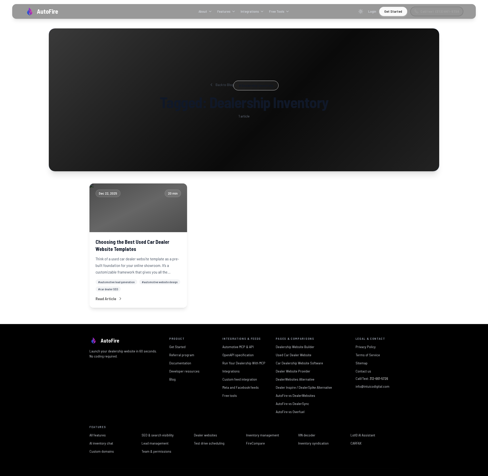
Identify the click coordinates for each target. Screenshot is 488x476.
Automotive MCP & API (238, 347)
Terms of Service (368, 355)
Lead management (155, 443)
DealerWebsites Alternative (295, 379)
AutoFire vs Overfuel (290, 412)
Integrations (250, 11)
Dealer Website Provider (293, 371)
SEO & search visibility (158, 435)
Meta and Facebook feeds (240, 387)
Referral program (181, 355)
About (203, 11)
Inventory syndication (313, 443)
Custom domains (101, 451)
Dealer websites (205, 435)
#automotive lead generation (116, 282)
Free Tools (276, 11)
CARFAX (355, 443)
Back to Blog (224, 84)
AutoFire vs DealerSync (292, 403)
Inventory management (262, 435)
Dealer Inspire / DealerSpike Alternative (304, 387)
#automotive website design (160, 282)
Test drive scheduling (209, 443)
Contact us (363, 371)
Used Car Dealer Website (293, 355)
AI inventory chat (101, 443)
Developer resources (184, 371)
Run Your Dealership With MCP (243, 363)
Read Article (106, 298)
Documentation (180, 363)
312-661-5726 (379, 378)
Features (224, 11)
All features (97, 435)
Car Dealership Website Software (299, 363)
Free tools (229, 395)
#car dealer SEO (108, 289)
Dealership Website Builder (295, 347)
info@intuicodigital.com (372, 386)
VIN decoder (306, 435)
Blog (172, 379)
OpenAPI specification (238, 355)
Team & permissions (156, 451)
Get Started (393, 11)
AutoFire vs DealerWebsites (295, 395)
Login (372, 11)
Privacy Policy (366, 347)
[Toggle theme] (360, 11)
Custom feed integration (239, 379)
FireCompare (255, 443)
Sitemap (362, 363)
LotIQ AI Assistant (362, 435)
